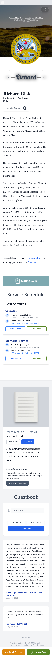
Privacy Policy (18, 645)
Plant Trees (36, 329)
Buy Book (28, 441)
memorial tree (35, 257)
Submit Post (26, 528)
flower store (33, 262)
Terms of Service (33, 645)
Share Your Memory (17, 483)
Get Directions (15, 329)
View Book (13, 441)
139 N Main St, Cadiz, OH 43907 (25, 323)
